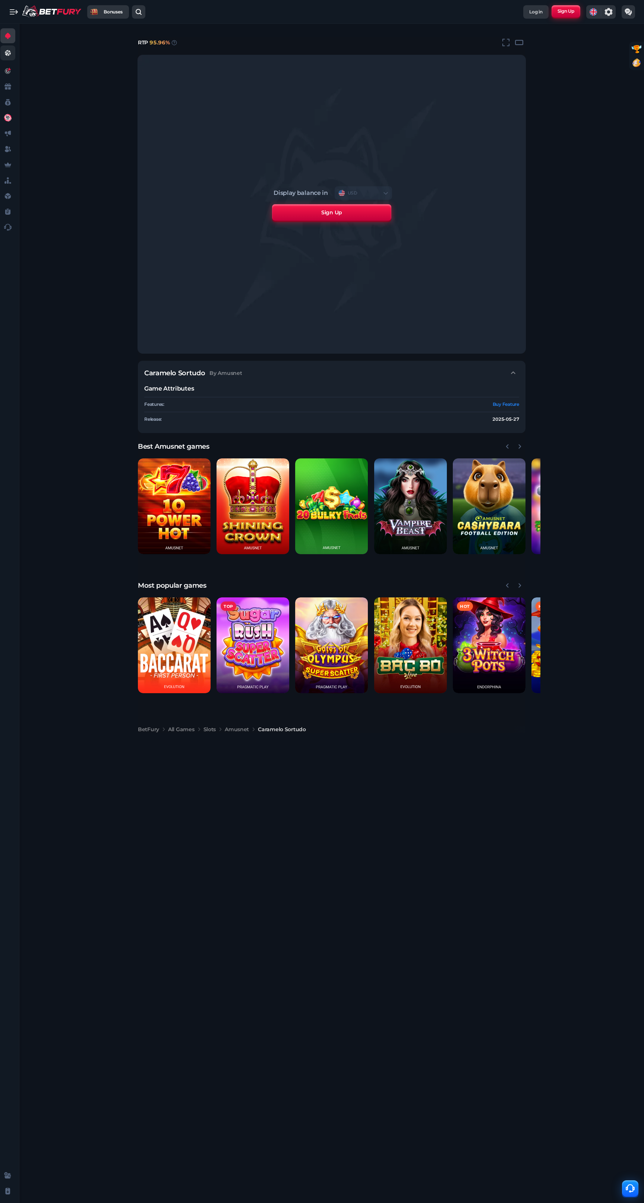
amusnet (237, 729)
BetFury (148, 729)
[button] (174, 506)
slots (209, 729)
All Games (181, 729)
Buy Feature (506, 404)
